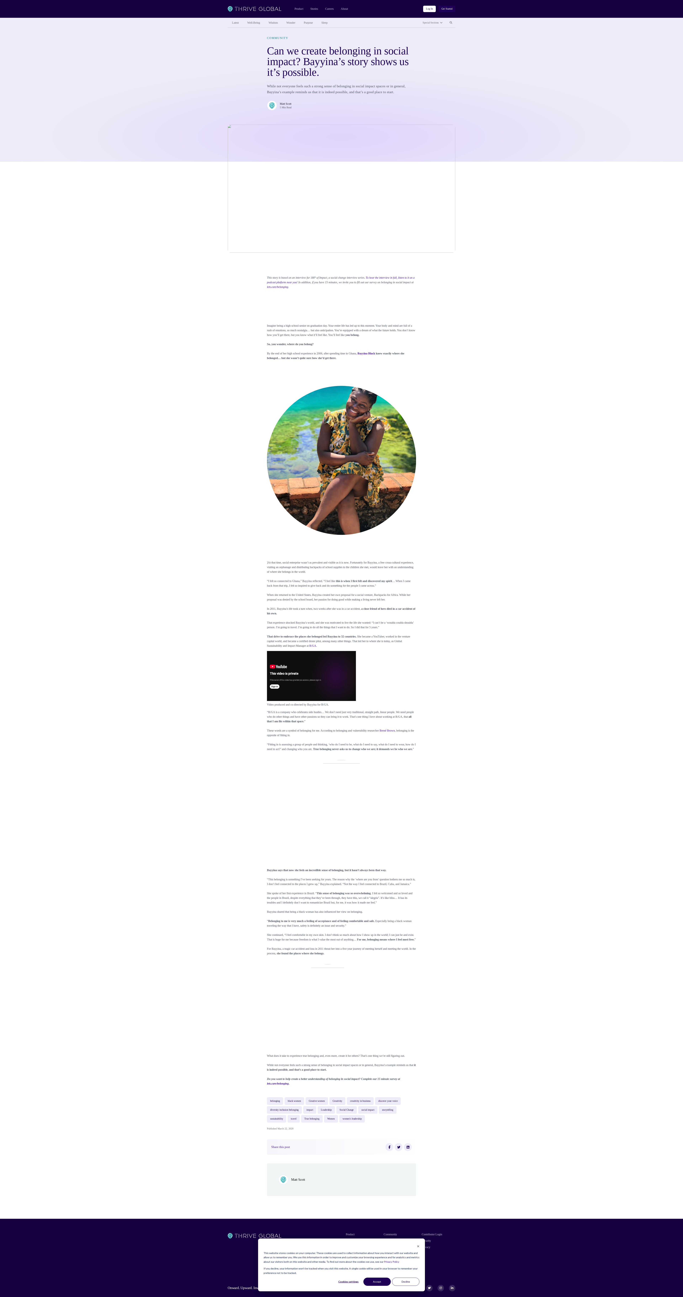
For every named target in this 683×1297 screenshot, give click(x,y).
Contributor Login (432, 1234)
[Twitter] (399, 1147)
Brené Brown (387, 730)
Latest (235, 22)
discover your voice (388, 1101)
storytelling (387, 1110)
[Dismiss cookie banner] (418, 1246)
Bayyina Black (366, 353)
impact (309, 1110)
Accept (377, 1281)
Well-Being (253, 22)
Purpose (308, 22)
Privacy (426, 1247)
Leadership (326, 1110)
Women (331, 1118)
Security (426, 1240)
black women (294, 1101)
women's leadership (352, 1118)
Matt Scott (285, 103)
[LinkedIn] (408, 1147)
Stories (314, 8)
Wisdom (273, 22)
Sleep (324, 22)
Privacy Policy (391, 1261)
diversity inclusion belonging (284, 1110)
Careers (329, 8)
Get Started (446, 8)
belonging (275, 1101)
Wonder (290, 22)
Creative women (317, 1101)
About (344, 8)
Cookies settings (348, 1281)
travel (293, 1118)
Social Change (347, 1110)
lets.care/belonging (277, 286)
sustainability (276, 1118)
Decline (406, 1281)
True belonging (311, 1118)
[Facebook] (389, 1147)
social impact (367, 1110)
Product (299, 8)
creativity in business (360, 1101)
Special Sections (431, 22)
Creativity (337, 1101)
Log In (429, 8)
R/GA (312, 645)
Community (277, 37)
